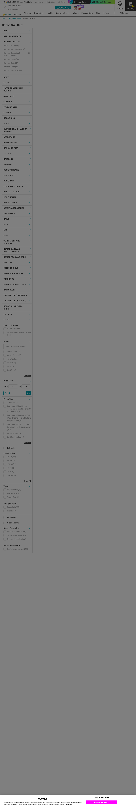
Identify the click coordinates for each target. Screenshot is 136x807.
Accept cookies (101, 802)
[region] (68, 801)
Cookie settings (101, 797)
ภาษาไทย (69, 804)
